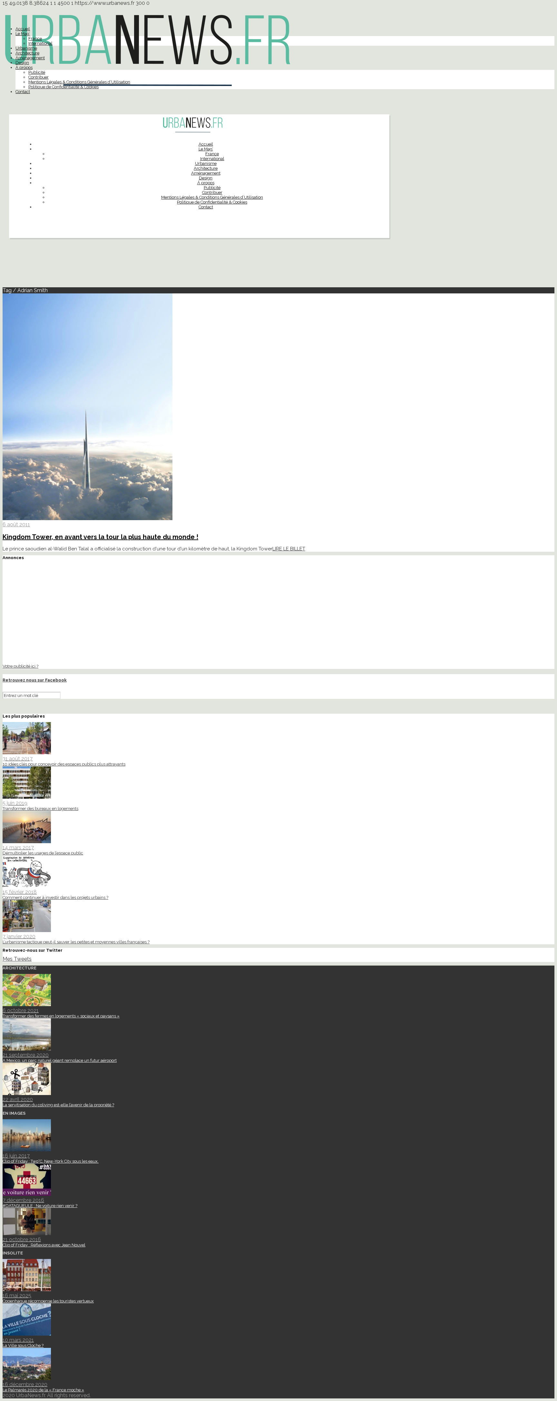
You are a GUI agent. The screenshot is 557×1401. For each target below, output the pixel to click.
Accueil (22, 28)
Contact (22, 91)
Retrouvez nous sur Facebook (35, 680)
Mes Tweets (17, 959)
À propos (24, 67)
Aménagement (30, 57)
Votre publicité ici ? (20, 666)
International (40, 43)
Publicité (36, 72)
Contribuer (38, 77)
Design (22, 62)
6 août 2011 (16, 524)
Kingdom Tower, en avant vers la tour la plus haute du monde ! (100, 537)
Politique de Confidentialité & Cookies (63, 86)
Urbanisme (26, 48)
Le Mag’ (22, 33)
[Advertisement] (278, 265)
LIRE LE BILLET (288, 549)
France (35, 38)
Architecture (27, 53)
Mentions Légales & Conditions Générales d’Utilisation (79, 82)
